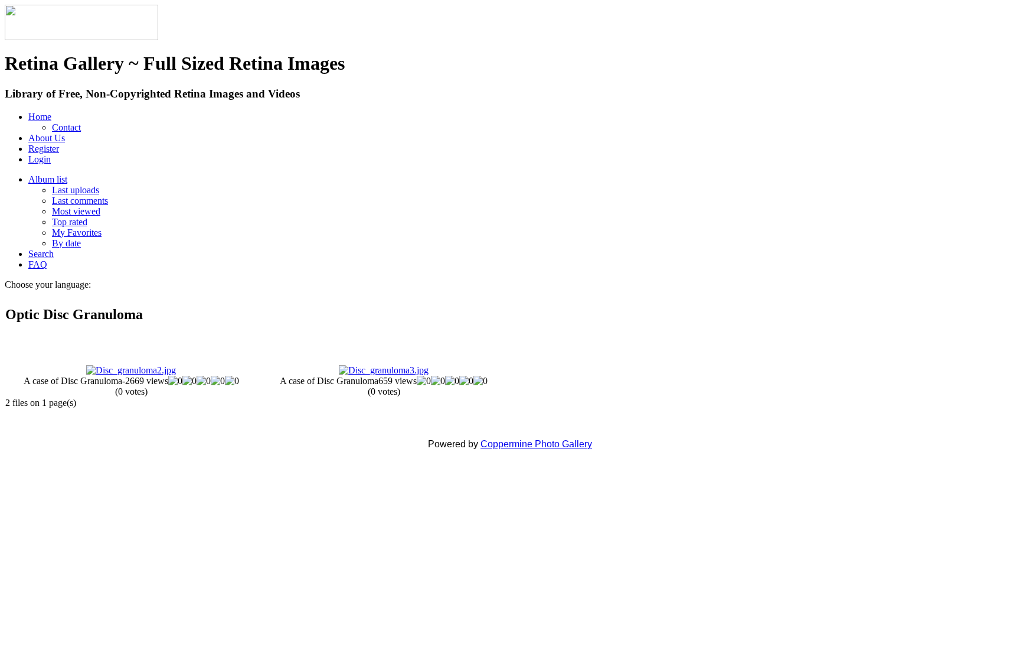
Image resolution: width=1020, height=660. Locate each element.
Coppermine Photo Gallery (536, 444)
